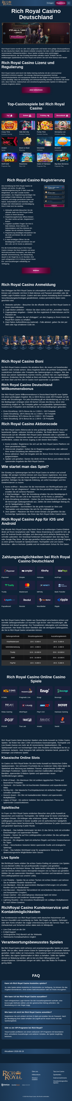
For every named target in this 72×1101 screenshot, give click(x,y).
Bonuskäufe (61, 115)
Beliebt (25, 115)
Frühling (43, 115)
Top (8, 115)
